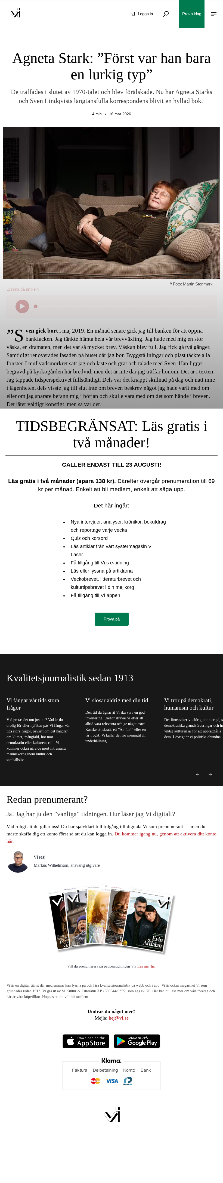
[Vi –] (15, 14)
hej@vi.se (119, 1018)
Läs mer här (146, 966)
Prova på (112, 619)
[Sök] (165, 14)
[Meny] (213, 14)
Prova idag (191, 13)
